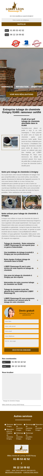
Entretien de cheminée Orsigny (19, 427)
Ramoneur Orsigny (10, 425)
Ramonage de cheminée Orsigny (29, 427)
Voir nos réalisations (21, 94)
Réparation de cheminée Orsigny (38, 427)
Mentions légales (13, 472)
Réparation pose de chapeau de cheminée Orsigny (10, 434)
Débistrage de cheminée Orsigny (19, 436)
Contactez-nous (30, 472)
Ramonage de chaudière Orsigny (29, 436)
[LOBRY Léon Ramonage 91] (15, 7)
